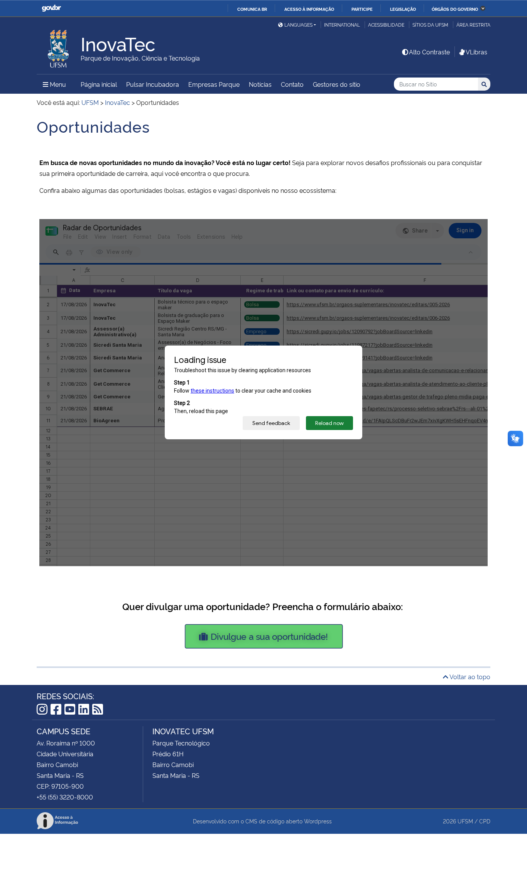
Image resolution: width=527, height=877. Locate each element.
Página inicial (99, 84)
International (342, 24)
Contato (292, 84)
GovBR (51, 8)
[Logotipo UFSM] (59, 46)
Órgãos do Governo (455, 9)
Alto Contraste (429, 51)
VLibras (476, 51)
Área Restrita (473, 24)
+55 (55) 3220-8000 (65, 797)
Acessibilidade (386, 24)
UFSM (465, 821)
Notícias (260, 84)
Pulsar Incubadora (152, 84)
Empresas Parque (214, 84)
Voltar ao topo (469, 676)
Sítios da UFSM (430, 24)
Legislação (403, 9)
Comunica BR (252, 9)
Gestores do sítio (336, 84)
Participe (362, 9)
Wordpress (318, 821)
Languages (298, 24)
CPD (484, 821)
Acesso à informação (309, 9)
